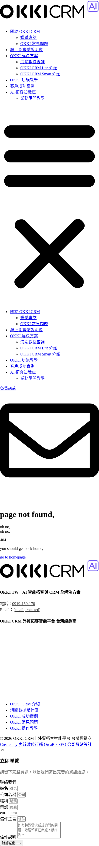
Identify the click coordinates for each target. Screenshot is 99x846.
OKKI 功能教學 (24, 80)
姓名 (4, 788)
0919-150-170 (23, 604)
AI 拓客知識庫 (23, 92)
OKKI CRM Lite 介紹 (38, 68)
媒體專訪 (28, 37)
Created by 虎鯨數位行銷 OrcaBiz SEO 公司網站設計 (46, 744)
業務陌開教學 (32, 98)
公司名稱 (8, 794)
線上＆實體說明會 (26, 50)
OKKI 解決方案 (24, 56)
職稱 (4, 801)
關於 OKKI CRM (25, 31)
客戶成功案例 (22, 86)
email (5, 812)
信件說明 (8, 837)
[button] (49, 204)
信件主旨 (8, 819)
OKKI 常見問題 (34, 43)
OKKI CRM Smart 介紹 (40, 74)
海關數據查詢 (32, 62)
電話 (4, 807)
